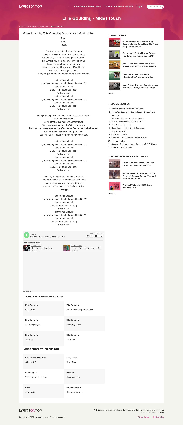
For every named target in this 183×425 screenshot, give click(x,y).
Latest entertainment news (87, 6)
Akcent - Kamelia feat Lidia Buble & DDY (128, 122)
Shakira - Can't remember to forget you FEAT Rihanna (134, 144)
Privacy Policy (143, 417)
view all (112, 93)
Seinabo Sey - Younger (121, 125)
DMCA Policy (158, 417)
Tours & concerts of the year (118, 6)
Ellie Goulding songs (40, 26)
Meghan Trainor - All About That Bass (127, 109)
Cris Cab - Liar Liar (119, 134)
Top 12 (140, 6)
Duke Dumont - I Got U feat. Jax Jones (127, 128)
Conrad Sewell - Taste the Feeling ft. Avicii (129, 138)
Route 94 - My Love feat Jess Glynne (127, 118)
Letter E (28, 26)
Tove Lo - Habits (118, 141)
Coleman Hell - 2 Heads (121, 147)
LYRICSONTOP (30, 6)
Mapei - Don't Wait (119, 131)
